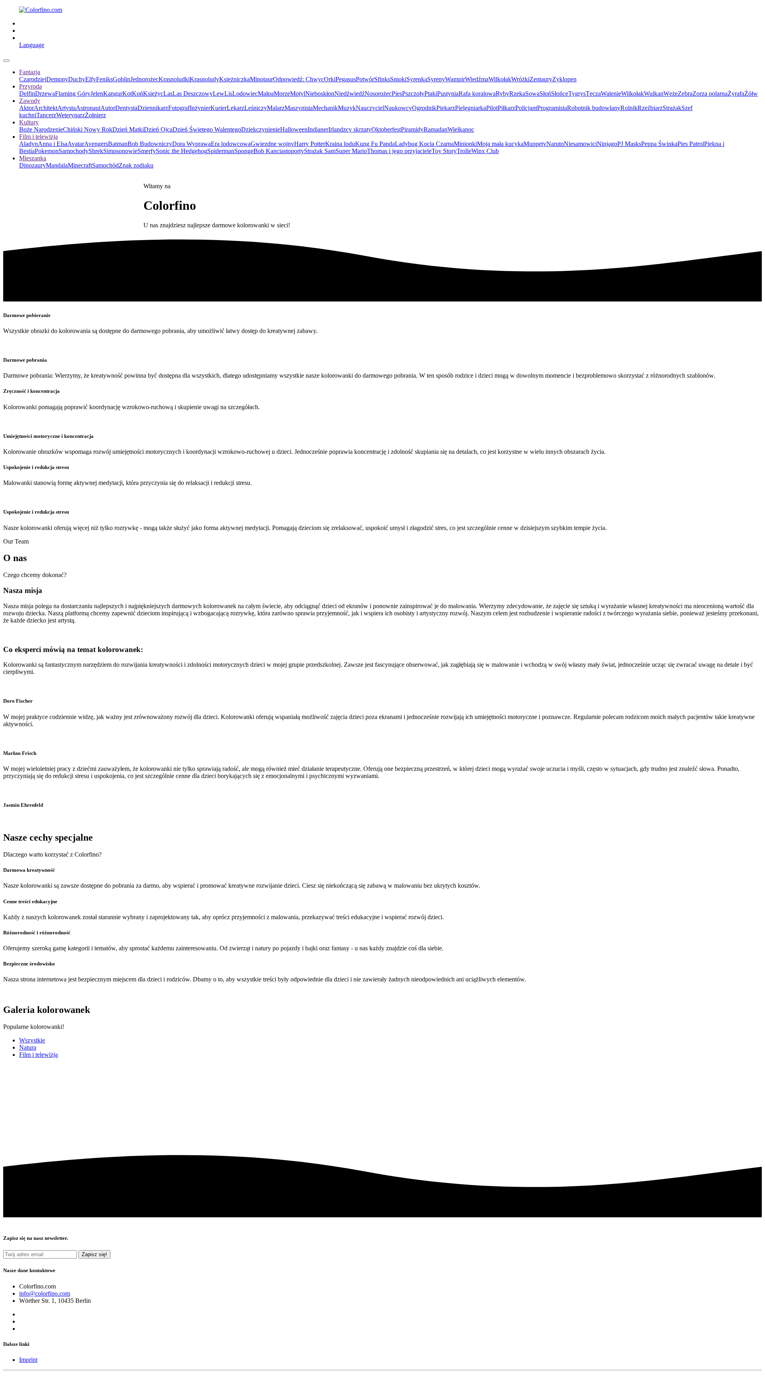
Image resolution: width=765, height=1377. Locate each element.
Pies (397, 93)
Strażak (672, 107)
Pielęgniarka (470, 107)
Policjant (526, 107)
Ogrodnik (424, 107)
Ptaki (430, 93)
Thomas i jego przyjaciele (399, 151)
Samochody (73, 151)
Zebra (685, 93)
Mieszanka (32, 158)
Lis (228, 93)
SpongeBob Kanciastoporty (269, 151)
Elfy (90, 79)
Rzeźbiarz (650, 107)
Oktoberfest (386, 129)
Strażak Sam (319, 151)
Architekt (45, 107)
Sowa (532, 93)
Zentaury (541, 79)
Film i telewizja (38, 136)
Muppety (535, 143)
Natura (27, 1047)
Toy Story (444, 151)
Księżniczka (234, 79)
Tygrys (577, 93)
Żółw (751, 93)
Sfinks (382, 79)
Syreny (436, 79)
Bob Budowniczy (150, 143)
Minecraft (80, 165)
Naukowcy (398, 107)
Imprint (28, 1359)
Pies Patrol (690, 143)
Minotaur (261, 79)
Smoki (398, 79)
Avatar (75, 143)
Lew (218, 93)
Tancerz (46, 115)
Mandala (57, 165)
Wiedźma (476, 79)
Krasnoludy (204, 79)
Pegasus (345, 79)
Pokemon (47, 151)
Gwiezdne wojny (272, 143)
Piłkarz (506, 107)
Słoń (545, 93)
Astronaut (88, 107)
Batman (118, 143)
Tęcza (593, 93)
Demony (57, 79)
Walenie (611, 93)
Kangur (112, 93)
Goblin (121, 79)
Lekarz (235, 107)
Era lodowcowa (231, 143)
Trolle (464, 151)
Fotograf (179, 107)
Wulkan (653, 93)
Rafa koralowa (477, 93)
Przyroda (30, 86)
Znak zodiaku (136, 165)
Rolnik (629, 107)
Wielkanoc (460, 129)
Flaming (66, 93)
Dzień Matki (128, 129)
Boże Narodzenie (41, 129)
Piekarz (445, 107)
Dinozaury (32, 165)
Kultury (29, 122)
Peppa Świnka (659, 143)
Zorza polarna (710, 93)
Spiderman (220, 151)
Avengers (96, 143)
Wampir (455, 79)
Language (31, 44)
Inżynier (200, 107)
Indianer (318, 129)
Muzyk (347, 107)
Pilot (492, 107)
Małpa (266, 93)
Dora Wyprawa (191, 143)
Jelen (96, 93)
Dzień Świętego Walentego (207, 129)
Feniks (104, 79)
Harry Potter (309, 143)
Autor (107, 107)
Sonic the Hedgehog (181, 151)
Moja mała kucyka (500, 143)
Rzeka (517, 93)
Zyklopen (564, 79)
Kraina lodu (340, 143)
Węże (670, 93)
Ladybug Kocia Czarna (424, 143)
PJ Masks (629, 143)
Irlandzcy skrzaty (349, 129)
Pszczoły (413, 93)
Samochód (105, 165)
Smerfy (146, 151)
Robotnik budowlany (593, 107)
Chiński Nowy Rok (87, 129)
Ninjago (607, 143)
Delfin (27, 93)
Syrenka (416, 79)
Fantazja (29, 72)
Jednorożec (144, 79)
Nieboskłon (319, 93)
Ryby (502, 93)
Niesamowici (580, 143)
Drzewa (45, 93)
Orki (329, 79)
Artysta (66, 107)
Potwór (365, 79)
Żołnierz (95, 115)
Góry (83, 93)
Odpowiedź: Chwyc (298, 79)
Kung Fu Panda (375, 143)
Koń (137, 93)
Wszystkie (32, 1040)
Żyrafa (736, 93)
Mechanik (325, 107)
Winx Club (485, 151)
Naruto (555, 143)
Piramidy (412, 129)
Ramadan (435, 129)
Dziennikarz (152, 107)
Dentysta (126, 107)
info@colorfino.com (44, 1293)
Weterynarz (70, 115)
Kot (127, 93)
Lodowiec (245, 93)
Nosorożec (378, 93)
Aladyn (28, 143)
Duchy (76, 79)
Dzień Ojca (158, 129)
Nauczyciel (370, 107)
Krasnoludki (174, 79)
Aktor (26, 107)
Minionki (465, 143)
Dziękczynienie (260, 129)
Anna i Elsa (52, 143)
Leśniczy (255, 107)
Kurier (218, 107)
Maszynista (298, 107)
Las (168, 93)
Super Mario (351, 151)
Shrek (95, 151)
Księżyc (153, 93)
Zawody (29, 100)
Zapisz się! (94, 1254)
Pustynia (448, 93)
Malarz (275, 107)
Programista (552, 107)
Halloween (294, 129)
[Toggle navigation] (6, 60)
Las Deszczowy (193, 93)
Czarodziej (32, 79)
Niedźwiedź (349, 93)
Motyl (297, 93)
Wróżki (520, 79)
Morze (282, 93)
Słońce (559, 93)
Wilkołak (499, 79)
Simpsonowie (120, 151)
